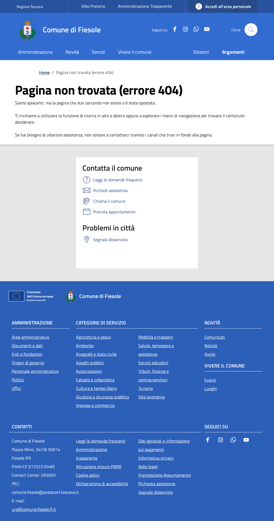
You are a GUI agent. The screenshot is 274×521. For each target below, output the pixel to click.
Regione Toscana (30, 6)
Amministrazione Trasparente (145, 6)
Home (44, 72)
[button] (223, 6)
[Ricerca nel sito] (251, 29)
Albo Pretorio (93, 6)
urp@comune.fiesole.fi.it (34, 509)
